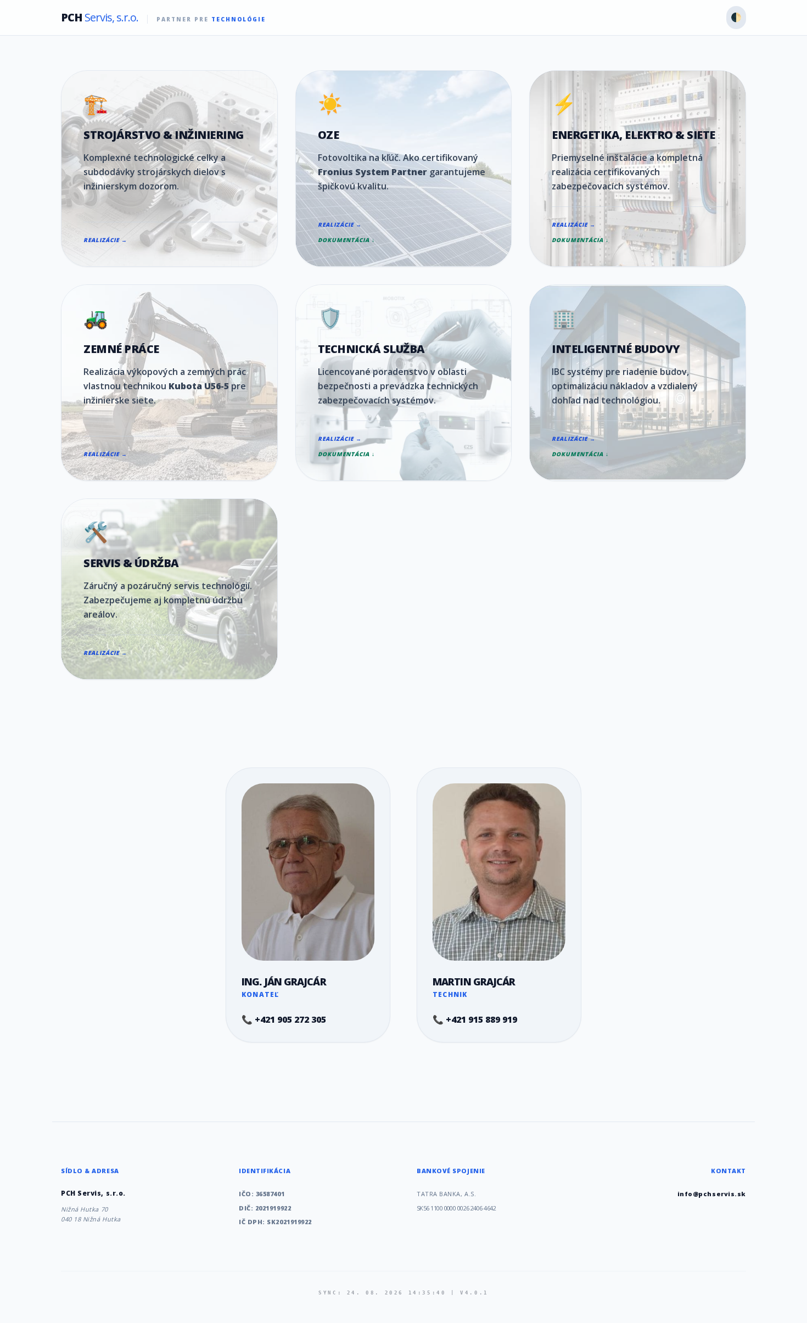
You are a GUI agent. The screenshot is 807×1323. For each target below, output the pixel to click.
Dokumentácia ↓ (346, 240)
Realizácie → (105, 240)
